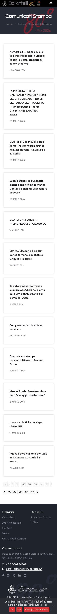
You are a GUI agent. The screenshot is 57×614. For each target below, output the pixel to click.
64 (15, 492)
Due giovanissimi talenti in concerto (25, 327)
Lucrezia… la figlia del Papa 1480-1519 (25, 424)
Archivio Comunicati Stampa (35, 24)
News (5, 533)
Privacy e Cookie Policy (36, 609)
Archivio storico (11, 522)
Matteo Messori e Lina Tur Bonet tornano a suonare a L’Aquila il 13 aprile (26, 254)
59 (35, 484)
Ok (12, 609)
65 (20, 492)
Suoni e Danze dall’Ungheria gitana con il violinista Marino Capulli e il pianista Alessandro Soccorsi (28, 186)
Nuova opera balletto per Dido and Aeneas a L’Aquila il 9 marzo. (28, 457)
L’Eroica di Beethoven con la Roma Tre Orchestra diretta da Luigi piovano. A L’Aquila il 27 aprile (27, 147)
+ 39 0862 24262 (16, 564)
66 (26, 492)
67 (32, 492)
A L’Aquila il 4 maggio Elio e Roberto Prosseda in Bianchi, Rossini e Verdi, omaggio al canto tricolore (27, 57)
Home (9, 24)
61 (47, 484)
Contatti (7, 528)
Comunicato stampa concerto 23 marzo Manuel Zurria (26, 360)
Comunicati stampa (14, 538)
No (19, 609)
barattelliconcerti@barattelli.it (24, 568)
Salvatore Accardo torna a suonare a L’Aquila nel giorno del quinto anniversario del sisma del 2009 (27, 291)
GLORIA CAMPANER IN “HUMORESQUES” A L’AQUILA (27, 221)
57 (23, 484)
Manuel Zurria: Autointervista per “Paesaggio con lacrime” (27, 393)
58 (29, 484)
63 (9, 492)
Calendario (8, 517)
